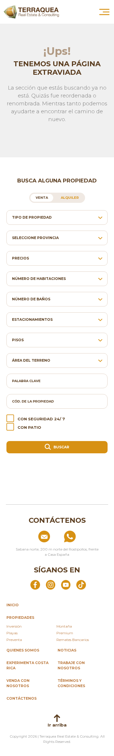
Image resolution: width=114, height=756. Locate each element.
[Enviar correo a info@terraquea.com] (31, 536)
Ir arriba (57, 725)
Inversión (14, 626)
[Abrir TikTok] (81, 584)
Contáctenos (21, 698)
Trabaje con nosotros (71, 665)
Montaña (64, 626)
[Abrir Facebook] (35, 584)
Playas (12, 633)
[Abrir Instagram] (50, 584)
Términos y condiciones (71, 683)
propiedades (20, 617)
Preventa (14, 639)
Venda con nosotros (18, 683)
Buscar (61, 447)
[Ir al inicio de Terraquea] (31, 12)
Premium (64, 633)
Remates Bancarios (72, 639)
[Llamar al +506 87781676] (83, 536)
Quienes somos (22, 650)
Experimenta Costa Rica (27, 665)
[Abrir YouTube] (65, 584)
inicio (12, 605)
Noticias (67, 650)
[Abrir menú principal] (104, 11)
